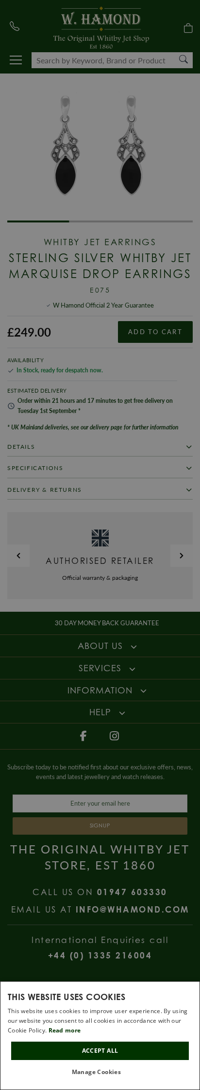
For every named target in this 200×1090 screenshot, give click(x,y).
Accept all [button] (100, 1050)
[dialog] (100, 1035)
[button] (100, 1072)
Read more (65, 1030)
